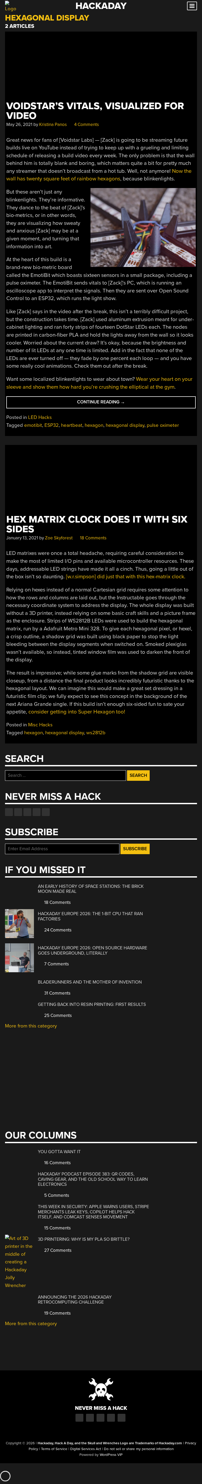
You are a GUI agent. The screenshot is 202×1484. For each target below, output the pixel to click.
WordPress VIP (111, 1455)
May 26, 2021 (19, 124)
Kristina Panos (53, 124)
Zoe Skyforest (59, 538)
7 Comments (56, 964)
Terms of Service (54, 1449)
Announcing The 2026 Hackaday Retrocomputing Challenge (75, 1299)
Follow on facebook (9, 812)
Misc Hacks (40, 725)
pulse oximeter (163, 425)
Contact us (46, 812)
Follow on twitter (18, 812)
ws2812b (95, 733)
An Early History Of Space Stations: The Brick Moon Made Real (91, 889)
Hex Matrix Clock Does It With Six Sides (96, 524)
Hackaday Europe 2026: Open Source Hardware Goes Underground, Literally (92, 950)
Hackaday (101, 6)
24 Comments (57, 930)
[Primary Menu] (192, 6)
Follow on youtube (27, 812)
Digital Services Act (85, 1449)
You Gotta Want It (59, 1151)
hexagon (94, 425)
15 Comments (57, 1228)
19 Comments (57, 1313)
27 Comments (57, 1250)
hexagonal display (125, 425)
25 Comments (57, 1015)
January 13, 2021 (22, 538)
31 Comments (56, 993)
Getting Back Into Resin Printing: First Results (92, 1004)
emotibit (33, 425)
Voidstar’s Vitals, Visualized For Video (95, 111)
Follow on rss (37, 812)
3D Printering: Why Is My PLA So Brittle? (84, 1239)
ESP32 (51, 425)
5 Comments (56, 1195)
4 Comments (86, 124)
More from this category (31, 1026)
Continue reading (112, 403)
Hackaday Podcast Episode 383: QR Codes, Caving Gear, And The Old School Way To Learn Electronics (93, 1179)
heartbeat (71, 425)
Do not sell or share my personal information (139, 1449)
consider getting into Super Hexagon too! (76, 711)
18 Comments (93, 538)
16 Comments (57, 1163)
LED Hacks (40, 417)
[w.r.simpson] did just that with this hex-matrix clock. (125, 576)
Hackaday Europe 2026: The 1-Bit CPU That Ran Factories (90, 916)
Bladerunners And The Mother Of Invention (90, 982)
